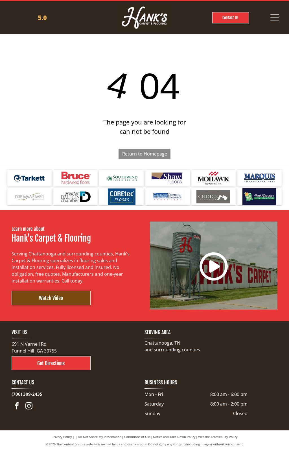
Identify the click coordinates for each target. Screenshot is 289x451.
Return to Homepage (144, 154)
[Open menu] (274, 18)
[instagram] (29, 406)
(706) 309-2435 (27, 394)
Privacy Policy (62, 437)
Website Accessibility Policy (218, 437)
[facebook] (17, 406)
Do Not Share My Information (100, 437)
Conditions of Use (137, 437)
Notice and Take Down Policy (174, 437)
